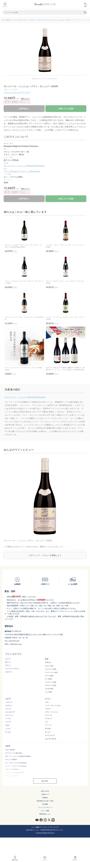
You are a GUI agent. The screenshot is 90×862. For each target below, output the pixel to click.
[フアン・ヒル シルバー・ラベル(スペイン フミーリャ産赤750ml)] (24, 346)
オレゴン (48, 732)
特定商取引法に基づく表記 (45, 801)
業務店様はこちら (45, 814)
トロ (46, 722)
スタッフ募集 (45, 811)
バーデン (8, 729)
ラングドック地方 (50, 682)
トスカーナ (8, 702)
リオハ (47, 702)
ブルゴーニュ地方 (50, 669)
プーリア (8, 718)
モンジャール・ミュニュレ (55, 20)
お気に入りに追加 (65, 109)
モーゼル (8, 732)
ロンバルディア (10, 712)
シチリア (8, 722)
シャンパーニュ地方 (51, 672)
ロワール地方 (49, 675)
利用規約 (45, 797)
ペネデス (48, 709)
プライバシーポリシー (45, 807)
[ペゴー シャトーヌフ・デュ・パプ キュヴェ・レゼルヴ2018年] (24, 302)
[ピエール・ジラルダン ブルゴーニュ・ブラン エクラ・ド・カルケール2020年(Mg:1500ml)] (24, 230)
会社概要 (45, 804)
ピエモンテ (8, 705)
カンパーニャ (9, 715)
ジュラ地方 (48, 692)
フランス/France (11, 171)
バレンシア (48, 715)
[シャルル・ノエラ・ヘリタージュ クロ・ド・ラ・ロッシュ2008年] (65, 230)
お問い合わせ (45, 791)
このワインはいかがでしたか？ (17, 92)
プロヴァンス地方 (50, 685)
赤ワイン (69, 20)
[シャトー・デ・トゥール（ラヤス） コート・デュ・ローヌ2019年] (65, 302)
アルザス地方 (49, 689)
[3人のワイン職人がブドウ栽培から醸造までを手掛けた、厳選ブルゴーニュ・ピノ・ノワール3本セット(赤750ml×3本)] (65, 346)
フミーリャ (48, 725)
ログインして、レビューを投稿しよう (45, 555)
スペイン (48, 699)
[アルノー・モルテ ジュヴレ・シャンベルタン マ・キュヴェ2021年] (65, 266)
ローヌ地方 (48, 679)
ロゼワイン (8, 672)
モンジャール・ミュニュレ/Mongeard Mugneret (24, 166)
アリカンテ (48, 718)
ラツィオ (8, 709)
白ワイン (8, 665)
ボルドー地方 (49, 666)
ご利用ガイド (45, 794)
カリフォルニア (50, 735)
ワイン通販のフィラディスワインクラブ (15, 20)
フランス (32, 20)
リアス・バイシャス (51, 712)
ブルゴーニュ (41, 20)
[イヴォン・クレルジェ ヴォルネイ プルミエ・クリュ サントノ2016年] (24, 266)
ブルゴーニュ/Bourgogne (29, 171)
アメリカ (48, 728)
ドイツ (7, 725)
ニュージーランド (50, 739)
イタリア (8, 699)
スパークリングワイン (12, 668)
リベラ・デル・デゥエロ (52, 705)
